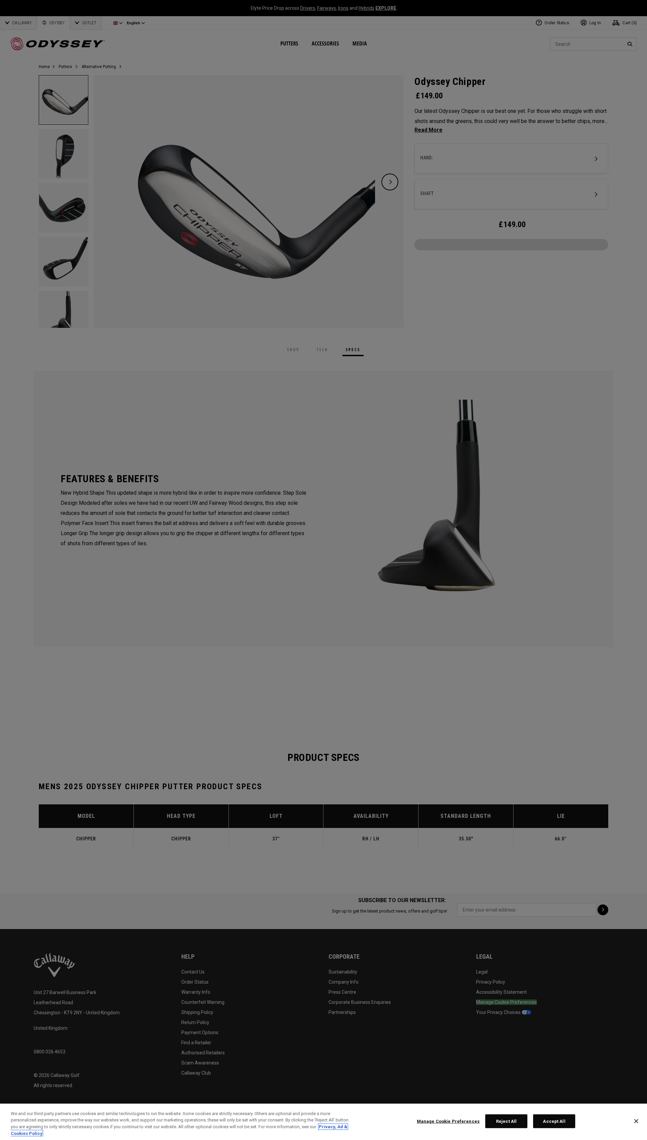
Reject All (506, 1121)
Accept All (554, 1121)
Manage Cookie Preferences (448, 1121)
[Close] (636, 1121)
